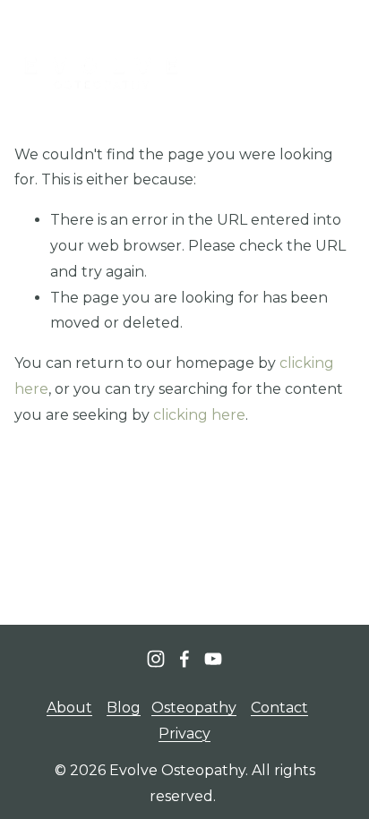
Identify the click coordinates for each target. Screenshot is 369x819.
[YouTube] (213, 659)
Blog (124, 707)
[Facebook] (184, 659)
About (69, 707)
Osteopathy (193, 707)
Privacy (184, 733)
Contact (279, 707)
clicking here (199, 414)
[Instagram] (156, 659)
